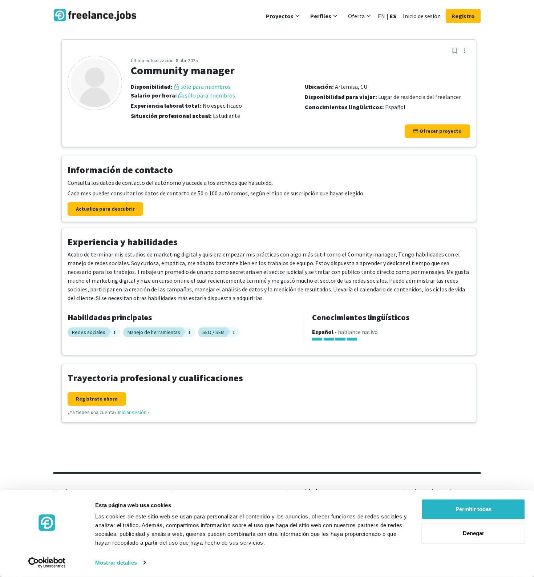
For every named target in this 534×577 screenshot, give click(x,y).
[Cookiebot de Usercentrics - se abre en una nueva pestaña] (47, 562)
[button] (283, 16)
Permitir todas (473, 509)
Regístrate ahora (97, 398)
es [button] (393, 16)
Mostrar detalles (116, 563)
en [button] (381, 16)
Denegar (473, 533)
